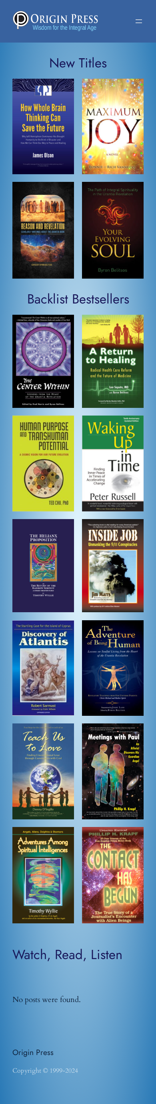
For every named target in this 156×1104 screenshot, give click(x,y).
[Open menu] (139, 21)
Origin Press (33, 1052)
